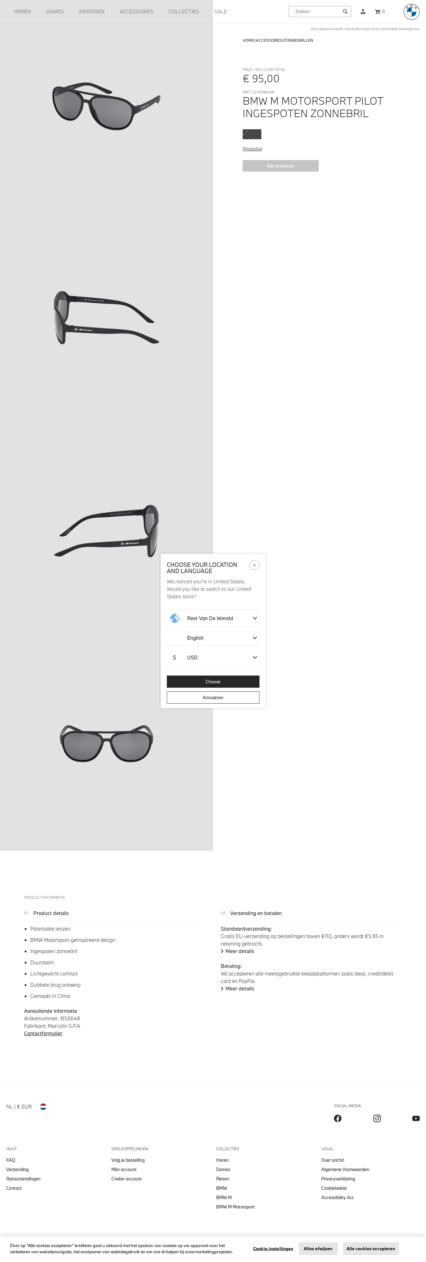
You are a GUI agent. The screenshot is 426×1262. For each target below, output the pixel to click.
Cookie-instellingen (273, 1248)
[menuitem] (22, 11)
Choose (213, 682)
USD (185, 657)
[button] (363, 11)
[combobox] (320, 11)
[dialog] (213, 631)
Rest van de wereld (210, 618)
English (195, 637)
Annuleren (213, 697)
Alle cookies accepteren (370, 1248)
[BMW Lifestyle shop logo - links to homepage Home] (412, 12)
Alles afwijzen (318, 1248)
